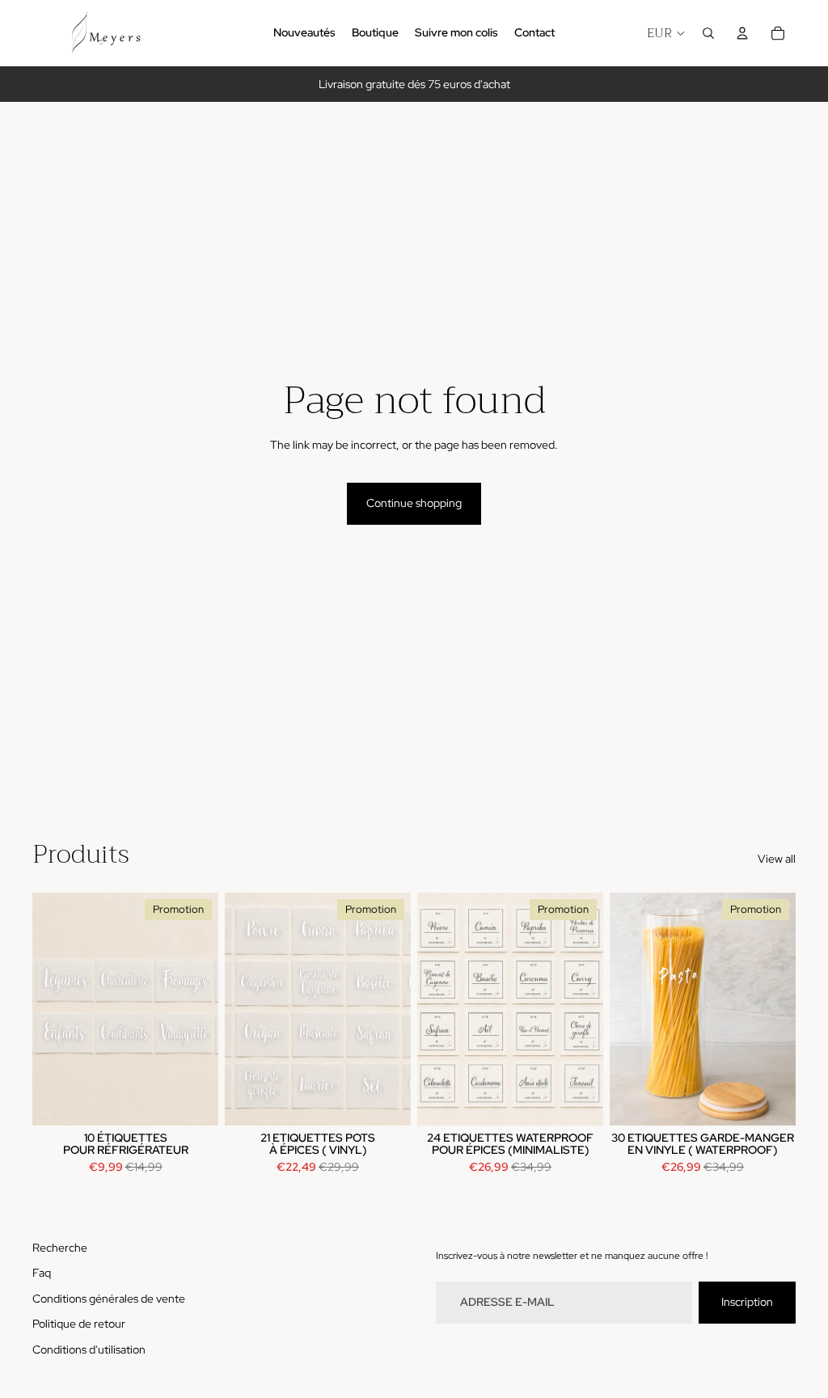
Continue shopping (414, 503)
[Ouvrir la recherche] (708, 33)
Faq (41, 1272)
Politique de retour (78, 1323)
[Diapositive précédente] (429, 1008)
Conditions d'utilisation (89, 1349)
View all (777, 858)
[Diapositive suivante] (590, 1008)
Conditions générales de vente (108, 1298)
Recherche (59, 1247)
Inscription (747, 1302)
